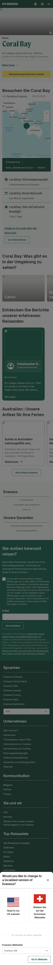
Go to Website (39, 959)
